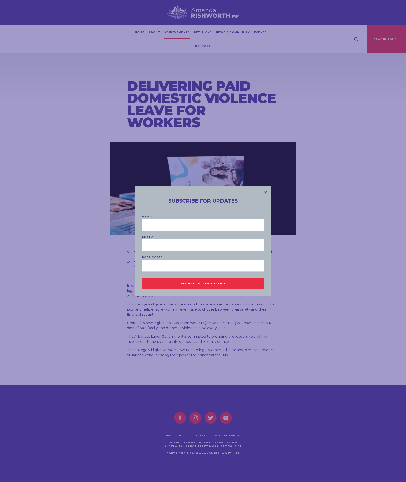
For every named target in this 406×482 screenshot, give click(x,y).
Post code (152, 257)
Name (147, 216)
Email (147, 236)
